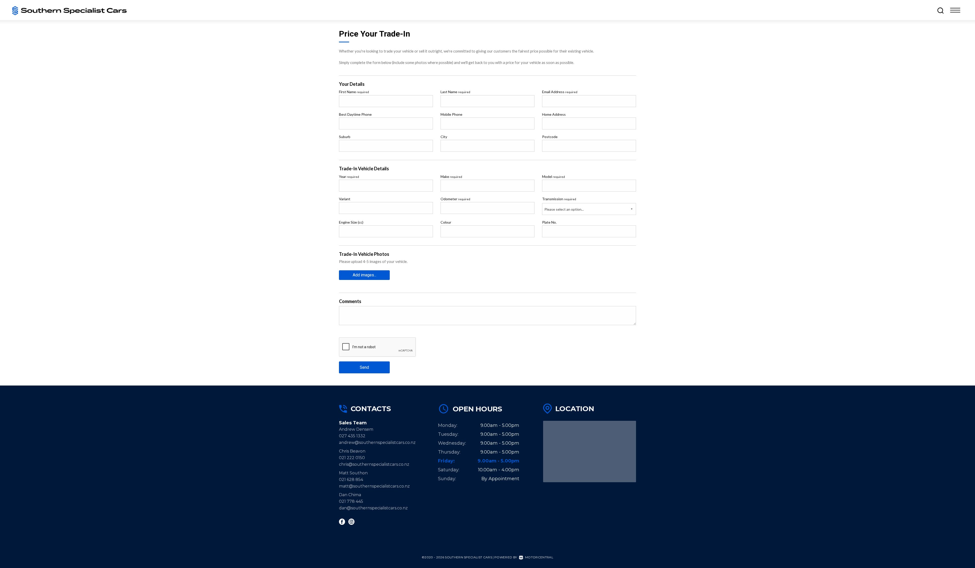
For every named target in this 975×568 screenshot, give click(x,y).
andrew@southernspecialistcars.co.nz (377, 442)
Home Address (554, 114)
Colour (446, 222)
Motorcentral (539, 557)
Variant (344, 199)
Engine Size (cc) (351, 222)
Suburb (344, 137)
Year (349, 176)
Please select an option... (564, 209)
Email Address (559, 92)
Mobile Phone (451, 114)
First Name (354, 92)
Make (451, 176)
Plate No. (549, 222)
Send (364, 367)
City (444, 137)
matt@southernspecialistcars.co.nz (374, 486)
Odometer (455, 199)
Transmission (559, 199)
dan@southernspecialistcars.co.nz (373, 508)
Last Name (455, 92)
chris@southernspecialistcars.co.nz (376, 464)
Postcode (550, 137)
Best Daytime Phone (355, 114)
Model (553, 176)
